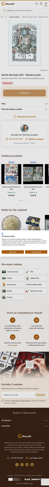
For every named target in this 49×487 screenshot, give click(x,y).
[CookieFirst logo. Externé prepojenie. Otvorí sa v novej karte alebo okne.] (2, 234)
